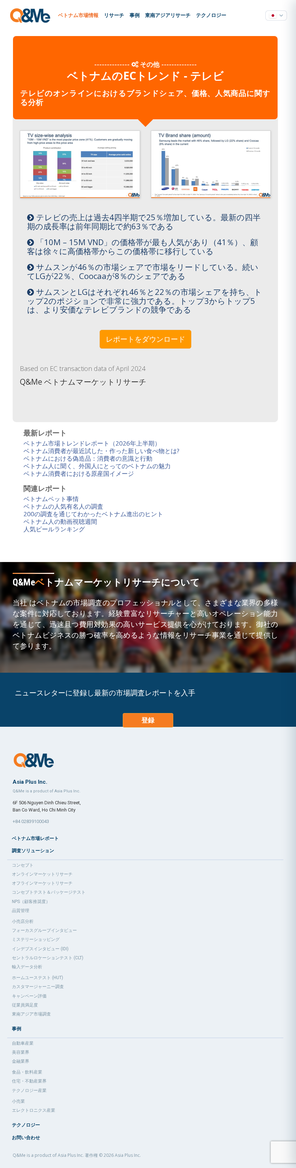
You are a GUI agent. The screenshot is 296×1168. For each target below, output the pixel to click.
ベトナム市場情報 (78, 15)
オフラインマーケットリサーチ (42, 883)
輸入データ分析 (27, 966)
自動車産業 (23, 1043)
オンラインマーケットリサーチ (42, 874)
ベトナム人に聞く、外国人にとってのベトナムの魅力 (97, 466)
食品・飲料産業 (27, 1072)
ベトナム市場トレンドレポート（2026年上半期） (92, 443)
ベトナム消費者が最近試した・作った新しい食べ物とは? (101, 451)
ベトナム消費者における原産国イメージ (78, 473)
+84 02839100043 (31, 821)
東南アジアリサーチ (168, 15)
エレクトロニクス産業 (33, 1110)
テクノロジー (211, 15)
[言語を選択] (276, 15)
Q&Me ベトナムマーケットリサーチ (83, 382)
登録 (148, 720)
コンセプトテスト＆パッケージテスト (49, 892)
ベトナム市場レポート (35, 838)
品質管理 (20, 910)
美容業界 (20, 1052)
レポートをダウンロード (145, 339)
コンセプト (23, 865)
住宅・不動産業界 (29, 1081)
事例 (135, 15)
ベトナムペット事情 (51, 499)
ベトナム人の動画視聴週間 (60, 521)
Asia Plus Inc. (128, 1155)
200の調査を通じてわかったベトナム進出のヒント (93, 514)
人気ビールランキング (54, 529)
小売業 (18, 1101)
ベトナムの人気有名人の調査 (63, 506)
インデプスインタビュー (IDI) (40, 948)
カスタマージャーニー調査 (38, 986)
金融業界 (20, 1061)
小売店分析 (23, 921)
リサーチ (114, 15)
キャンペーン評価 (29, 996)
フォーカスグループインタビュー (44, 930)
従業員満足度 (25, 1005)
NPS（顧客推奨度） (31, 901)
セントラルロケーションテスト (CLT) (47, 957)
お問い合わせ (26, 1137)
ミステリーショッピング (36, 939)
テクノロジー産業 (29, 1090)
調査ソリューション (33, 850)
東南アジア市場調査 (31, 1014)
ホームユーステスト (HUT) (37, 977)
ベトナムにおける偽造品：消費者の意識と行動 (87, 458)
